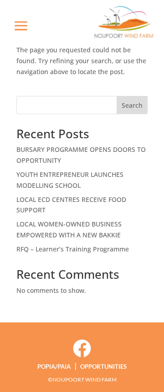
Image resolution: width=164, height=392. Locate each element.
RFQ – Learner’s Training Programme (72, 249)
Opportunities (103, 366)
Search (132, 105)
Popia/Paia (54, 366)
